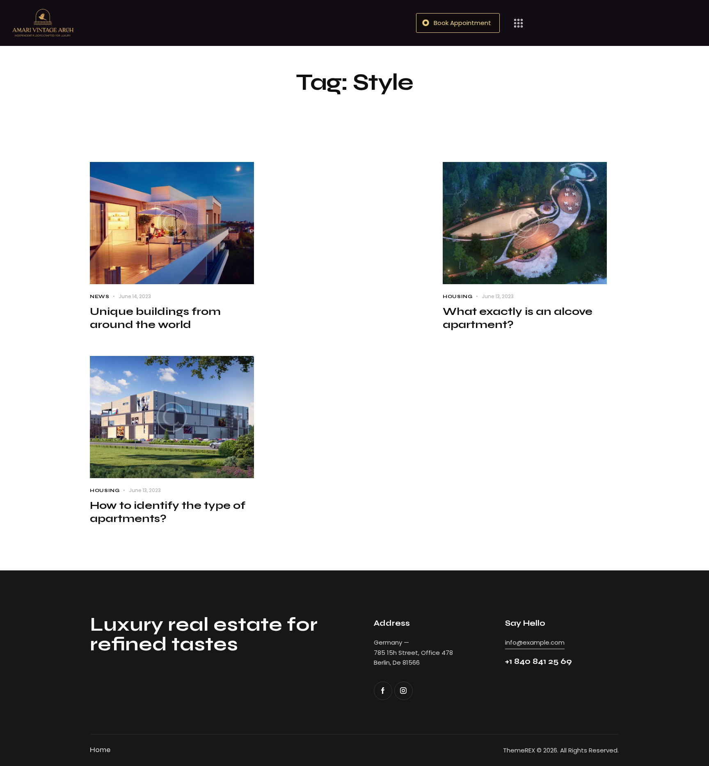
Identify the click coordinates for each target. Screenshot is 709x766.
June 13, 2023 (498, 296)
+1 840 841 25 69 (538, 661)
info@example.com (535, 642)
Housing (458, 296)
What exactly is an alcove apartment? (517, 318)
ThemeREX (519, 750)
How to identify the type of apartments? (167, 512)
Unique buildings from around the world (155, 318)
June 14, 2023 (135, 296)
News (100, 296)
